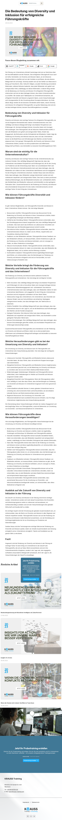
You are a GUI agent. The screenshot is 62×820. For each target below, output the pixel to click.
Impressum (26, 802)
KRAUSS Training (32, 3)
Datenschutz (35, 802)
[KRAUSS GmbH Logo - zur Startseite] (23, 3)
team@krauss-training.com (16, 791)
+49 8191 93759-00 (12, 789)
